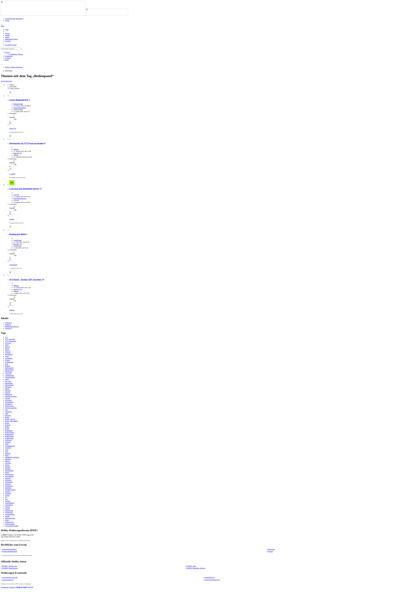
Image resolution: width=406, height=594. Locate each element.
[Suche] (2, 24)
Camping (8, 373)
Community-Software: (17, 587)
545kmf (7, 353)
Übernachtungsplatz (11, 526)
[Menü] (2, 64)
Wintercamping (10, 518)
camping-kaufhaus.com (212, 580)
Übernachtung (10, 524)
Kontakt (270, 551)
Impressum (271, 549)
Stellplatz (8, 488)
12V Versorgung (10, 341)
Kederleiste (9, 431)
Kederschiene (9, 432)
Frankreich (8, 404)
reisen (7, 472)
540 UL (7, 351)
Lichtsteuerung (10, 446)
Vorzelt (7, 507)
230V (7, 345)
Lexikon (8, 41)
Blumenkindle (18, 104)
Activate (16, 195)
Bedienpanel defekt (17, 234)
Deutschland (9, 385)
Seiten (7, 37)
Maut (7, 455)
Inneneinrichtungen (20, 198)
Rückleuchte (9, 474)
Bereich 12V (18, 153)
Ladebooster (9, 438)
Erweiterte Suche (10, 45)
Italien (7, 427)
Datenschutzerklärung (9, 549)
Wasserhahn (9, 511)
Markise (7, 453)
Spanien (7, 484)
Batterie (7, 366)
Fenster (7, 398)
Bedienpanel (9, 368)
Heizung (8, 415)
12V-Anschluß (10, 339)
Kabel (7, 429)
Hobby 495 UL (10, 419)
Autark (7, 360)
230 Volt (8, 343)
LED (6, 444)
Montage (8, 459)
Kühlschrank (9, 436)
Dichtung (8, 387)
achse (7, 356)
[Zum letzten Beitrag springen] (11, 125)
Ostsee (7, 465)
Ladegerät (8, 440)
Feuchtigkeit (9, 402)
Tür (6, 499)
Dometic (8, 391)
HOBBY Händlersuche (10, 568)
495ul (7, 349)
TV (6, 497)
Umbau (7, 501)
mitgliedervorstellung (12, 457)
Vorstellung (9, 505)
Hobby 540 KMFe (11, 421)
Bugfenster (8, 372)
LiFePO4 (8, 448)
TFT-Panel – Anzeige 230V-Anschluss (25, 279)
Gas (6, 410)
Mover (7, 461)
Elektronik (8, 394)
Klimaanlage (9, 434)
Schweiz (8, 478)
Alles (7, 30)
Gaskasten (8, 412)
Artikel (7, 35)
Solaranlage (9, 482)
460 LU (7, 347)
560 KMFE (9, 354)
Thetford (8, 493)
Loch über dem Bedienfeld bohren (24, 189)
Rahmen (8, 469)
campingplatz (9, 375)
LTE (6, 452)
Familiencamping (11, 396)
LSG (6, 450)
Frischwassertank (11, 408)
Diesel (7, 389)
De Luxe (8, 381)
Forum (7, 33)
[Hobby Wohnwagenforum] (64, 15)
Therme (7, 491)
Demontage (9, 383)
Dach (7, 379)
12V (6, 337)
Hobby (7, 417)
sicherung (8, 480)
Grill (6, 413)
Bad (6, 364)
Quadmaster (18, 240)
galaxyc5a (12, 128)
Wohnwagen (9, 522)
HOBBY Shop (191, 566)
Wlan (7, 520)
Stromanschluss (10, 490)
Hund (7, 423)
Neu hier (8, 463)
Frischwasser (9, 406)
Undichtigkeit (9, 503)
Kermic (11, 219)
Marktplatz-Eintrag (11, 39)
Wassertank (9, 512)
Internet (7, 425)
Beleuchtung (9, 370)
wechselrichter (10, 514)
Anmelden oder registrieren (14, 19)
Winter (7, 516)
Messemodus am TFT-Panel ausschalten (26, 143)
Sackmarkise (9, 476)
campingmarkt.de (8, 580)
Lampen (8, 442)
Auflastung (8, 358)
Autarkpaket (9, 362)
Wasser (7, 509)
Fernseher (8, 400)
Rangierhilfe (9, 471)
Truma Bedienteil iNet (18, 100)
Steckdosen (9, 486)
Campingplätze (10, 377)
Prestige (7, 467)
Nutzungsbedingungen (9, 551)
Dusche (7, 392)
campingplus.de (209, 577)
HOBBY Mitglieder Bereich (195, 568)
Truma (7, 495)
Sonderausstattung (20, 108)
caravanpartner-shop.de (10, 577)
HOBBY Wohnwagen (9, 566)
